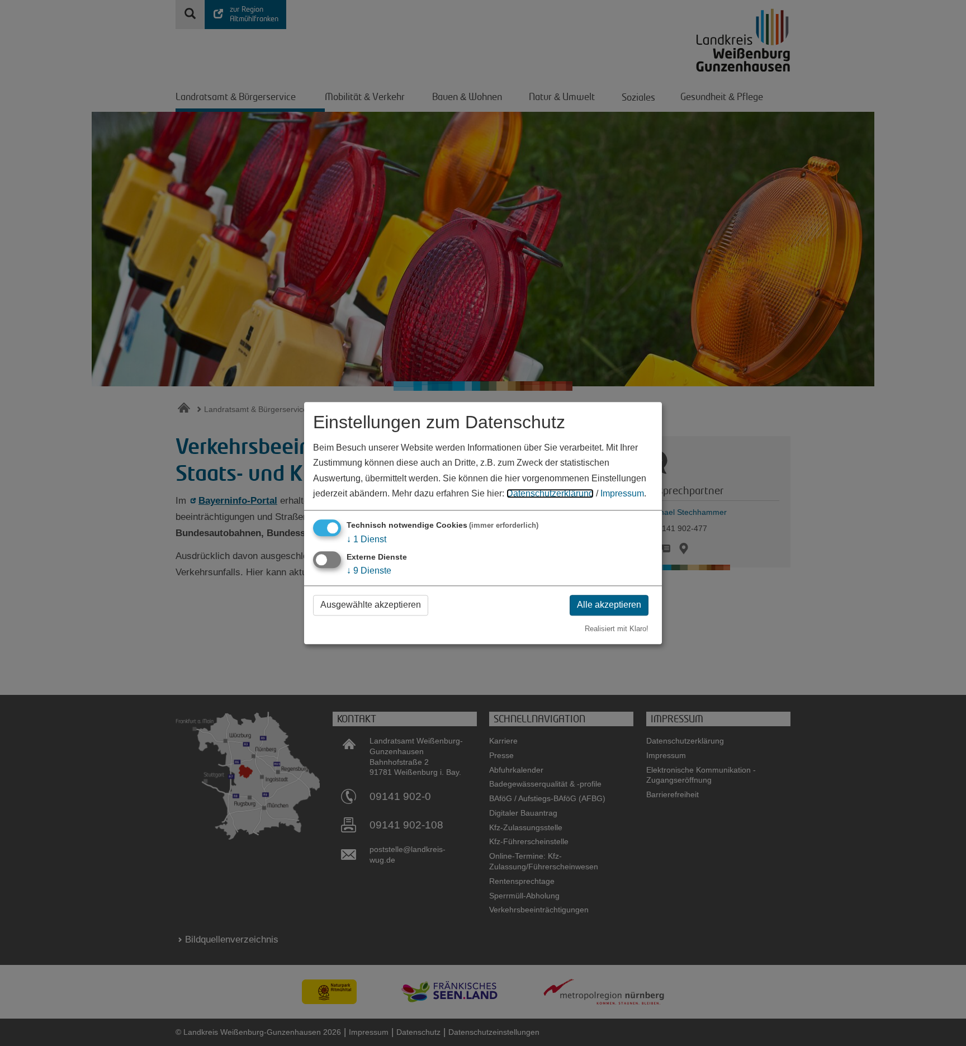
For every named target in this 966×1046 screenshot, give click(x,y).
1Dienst (366, 539)
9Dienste (369, 571)
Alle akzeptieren (609, 605)
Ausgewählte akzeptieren (370, 605)
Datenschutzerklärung (550, 493)
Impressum (622, 493)
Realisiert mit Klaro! (616, 628)
